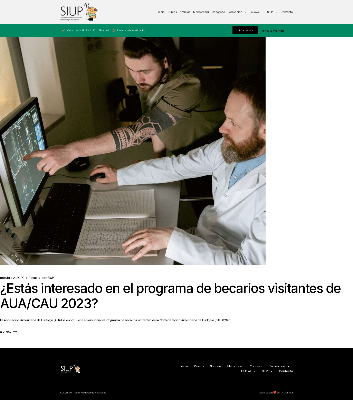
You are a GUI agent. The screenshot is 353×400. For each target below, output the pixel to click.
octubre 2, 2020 (12, 278)
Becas (33, 278)
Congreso (218, 12)
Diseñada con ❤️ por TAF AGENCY (276, 392)
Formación (235, 12)
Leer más (5, 331)
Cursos (172, 12)
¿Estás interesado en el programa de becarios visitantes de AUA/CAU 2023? (170, 295)
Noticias (185, 12)
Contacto (286, 12)
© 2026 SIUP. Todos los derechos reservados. (83, 392)
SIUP (270, 12)
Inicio (161, 12)
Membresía (201, 12)
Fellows (255, 12)
